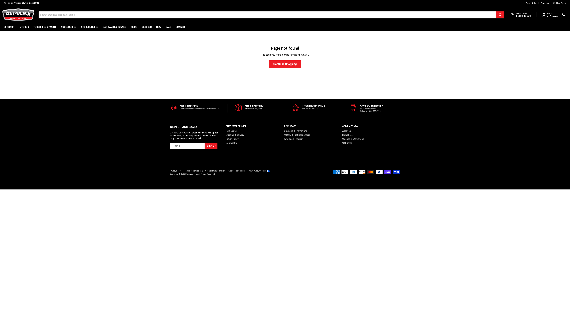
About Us (346, 131)
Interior (24, 27)
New (158, 27)
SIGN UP (211, 146)
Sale (168, 27)
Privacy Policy (175, 171)
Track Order (531, 3)
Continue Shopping (285, 64)
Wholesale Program (293, 139)
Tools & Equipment (44, 27)
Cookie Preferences (236, 171)
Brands (180, 27)
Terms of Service (192, 171)
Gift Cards (347, 143)
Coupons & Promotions (295, 131)
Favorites (545, 3)
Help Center (561, 3)
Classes (146, 27)
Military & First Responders (297, 135)
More (134, 27)
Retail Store (348, 135)
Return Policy (232, 139)
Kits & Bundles (89, 27)
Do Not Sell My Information (213, 171)
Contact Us (231, 143)
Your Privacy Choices (257, 171)
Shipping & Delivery (235, 135)
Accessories (68, 27)
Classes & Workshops (353, 139)
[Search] (500, 14)
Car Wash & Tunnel (114, 27)
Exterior (9, 27)
